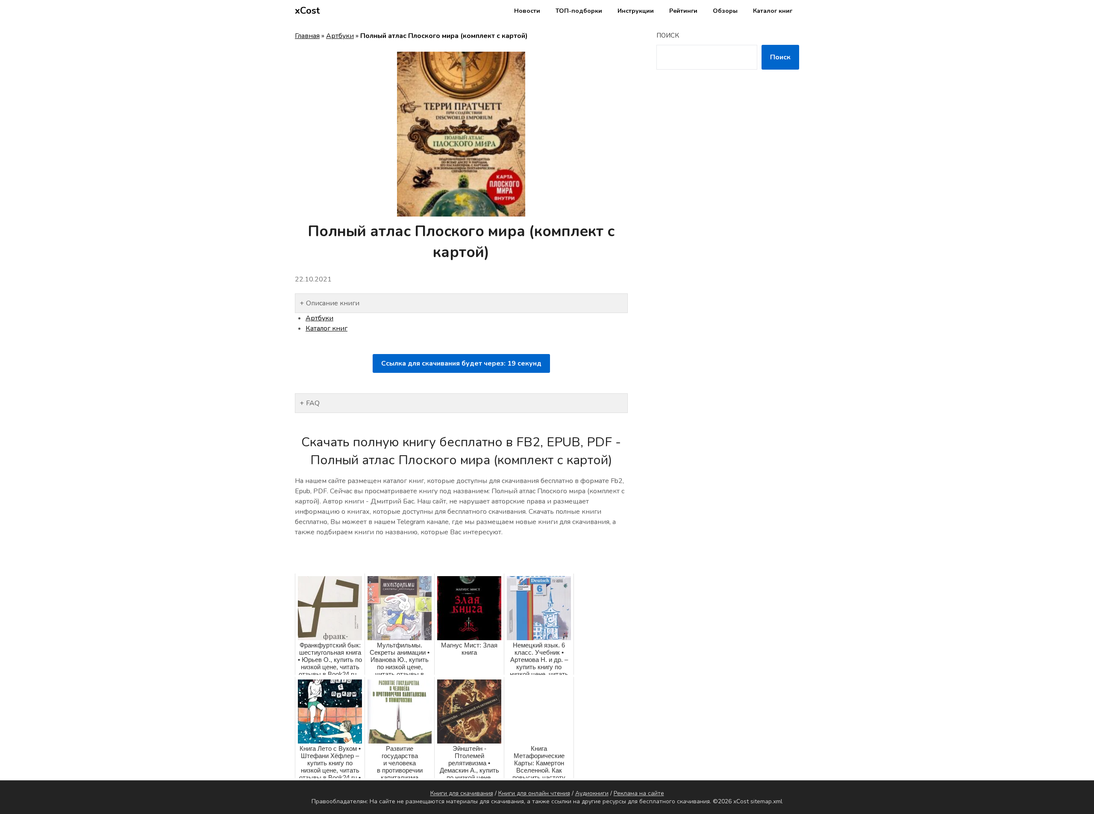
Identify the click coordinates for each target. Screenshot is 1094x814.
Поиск (667, 35)
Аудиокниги (592, 793)
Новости (527, 11)
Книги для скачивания (461, 793)
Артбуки (340, 36)
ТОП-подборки (579, 11)
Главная (307, 36)
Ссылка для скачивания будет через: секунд (461, 363)
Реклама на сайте (639, 793)
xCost (307, 10)
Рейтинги (683, 11)
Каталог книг (772, 11)
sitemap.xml (766, 801)
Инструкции (636, 11)
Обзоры (725, 11)
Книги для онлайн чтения (534, 793)
